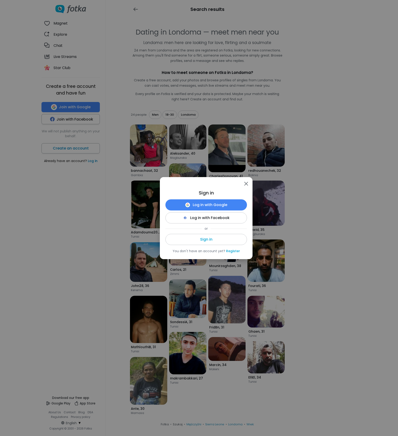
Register (233, 251)
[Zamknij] (246, 183)
